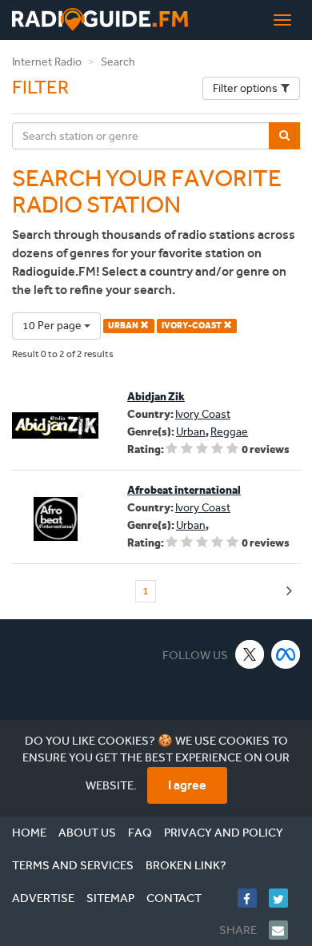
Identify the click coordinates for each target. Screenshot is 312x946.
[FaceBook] (253, 898)
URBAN (124, 325)
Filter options (245, 88)
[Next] (289, 591)
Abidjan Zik (156, 396)
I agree (187, 785)
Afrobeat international (184, 490)
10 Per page (53, 325)
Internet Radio (47, 62)
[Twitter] (284, 898)
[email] (284, 930)
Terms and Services (73, 865)
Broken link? (186, 865)
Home (29, 832)
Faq (140, 832)
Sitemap (110, 898)
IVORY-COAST (192, 325)
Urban (191, 432)
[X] (250, 654)
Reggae (229, 432)
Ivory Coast (202, 414)
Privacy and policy (223, 832)
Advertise (43, 898)
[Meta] (286, 654)
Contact (174, 898)
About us (87, 832)
